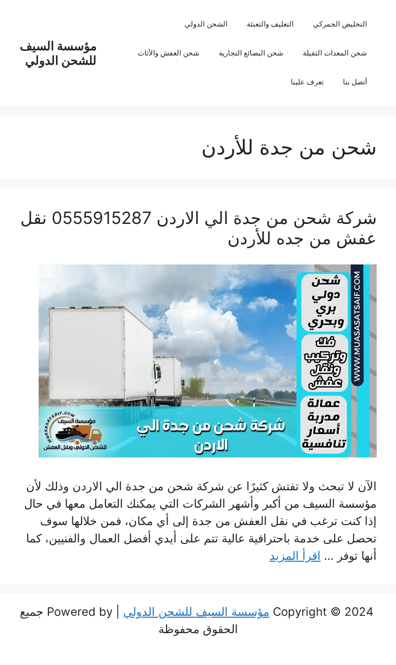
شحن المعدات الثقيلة (335, 52)
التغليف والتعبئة (270, 23)
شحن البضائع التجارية (251, 52)
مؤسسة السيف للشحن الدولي (58, 53)
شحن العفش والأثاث (168, 52)
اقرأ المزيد (295, 556)
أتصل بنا (355, 81)
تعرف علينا (307, 81)
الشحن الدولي (205, 23)
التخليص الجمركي (340, 23)
